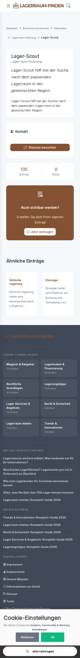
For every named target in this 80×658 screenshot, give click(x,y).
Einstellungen (39, 629)
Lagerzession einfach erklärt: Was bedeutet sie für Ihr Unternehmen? (38, 460)
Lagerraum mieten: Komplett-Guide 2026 (32, 499)
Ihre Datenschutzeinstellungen (28, 608)
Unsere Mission (17, 579)
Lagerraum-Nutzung (23, 37)
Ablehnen (27, 637)
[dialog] (40, 627)
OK (52, 637)
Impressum (14, 564)
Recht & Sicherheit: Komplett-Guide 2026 (32, 532)
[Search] (68, 6)
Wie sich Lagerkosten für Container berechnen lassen (35, 483)
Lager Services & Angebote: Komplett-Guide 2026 (38, 539)
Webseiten (60, 28)
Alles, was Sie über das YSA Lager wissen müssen (38, 492)
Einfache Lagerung (15, 281)
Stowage (51, 280)
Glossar (11, 594)
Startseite (12, 28)
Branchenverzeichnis (36, 28)
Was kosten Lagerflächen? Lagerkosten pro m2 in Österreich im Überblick (37, 471)
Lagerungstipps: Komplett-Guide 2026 (30, 546)
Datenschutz (15, 571)
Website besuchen (42, 147)
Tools (10, 601)
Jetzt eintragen (42, 232)
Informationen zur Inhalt (23, 586)
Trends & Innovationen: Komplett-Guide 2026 (34, 517)
